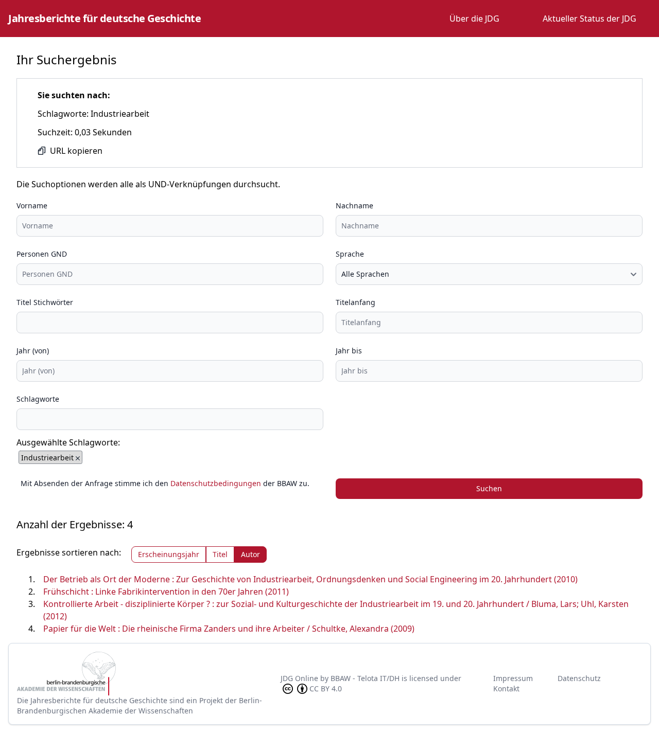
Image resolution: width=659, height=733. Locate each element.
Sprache (350, 254)
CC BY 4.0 (325, 688)
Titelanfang (355, 302)
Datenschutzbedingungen (215, 483)
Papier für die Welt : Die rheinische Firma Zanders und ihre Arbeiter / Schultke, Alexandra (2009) (228, 628)
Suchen (489, 488)
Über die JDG (474, 18)
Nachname (354, 205)
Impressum (513, 678)
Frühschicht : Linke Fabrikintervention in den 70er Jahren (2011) (166, 591)
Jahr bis (349, 350)
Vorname (31, 205)
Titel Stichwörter (44, 302)
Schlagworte (37, 399)
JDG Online (299, 678)
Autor (250, 554)
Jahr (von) (32, 350)
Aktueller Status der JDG (589, 18)
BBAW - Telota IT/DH (365, 678)
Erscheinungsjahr (168, 554)
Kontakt (506, 688)
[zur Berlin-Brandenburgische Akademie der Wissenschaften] (149, 673)
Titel (220, 554)
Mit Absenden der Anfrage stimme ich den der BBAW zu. (165, 483)
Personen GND (41, 254)
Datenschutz (579, 678)
